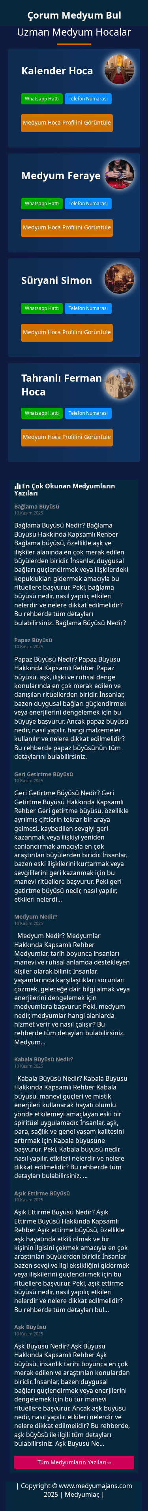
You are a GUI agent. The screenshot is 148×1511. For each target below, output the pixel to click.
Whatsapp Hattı (42, 98)
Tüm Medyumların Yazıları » (74, 1462)
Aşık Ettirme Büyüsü (42, 1193)
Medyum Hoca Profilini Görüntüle (67, 122)
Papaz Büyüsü (33, 640)
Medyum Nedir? (36, 916)
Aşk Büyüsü (30, 1327)
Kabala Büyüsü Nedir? (43, 1059)
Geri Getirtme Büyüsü (43, 774)
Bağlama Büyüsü (36, 506)
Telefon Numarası (88, 98)
